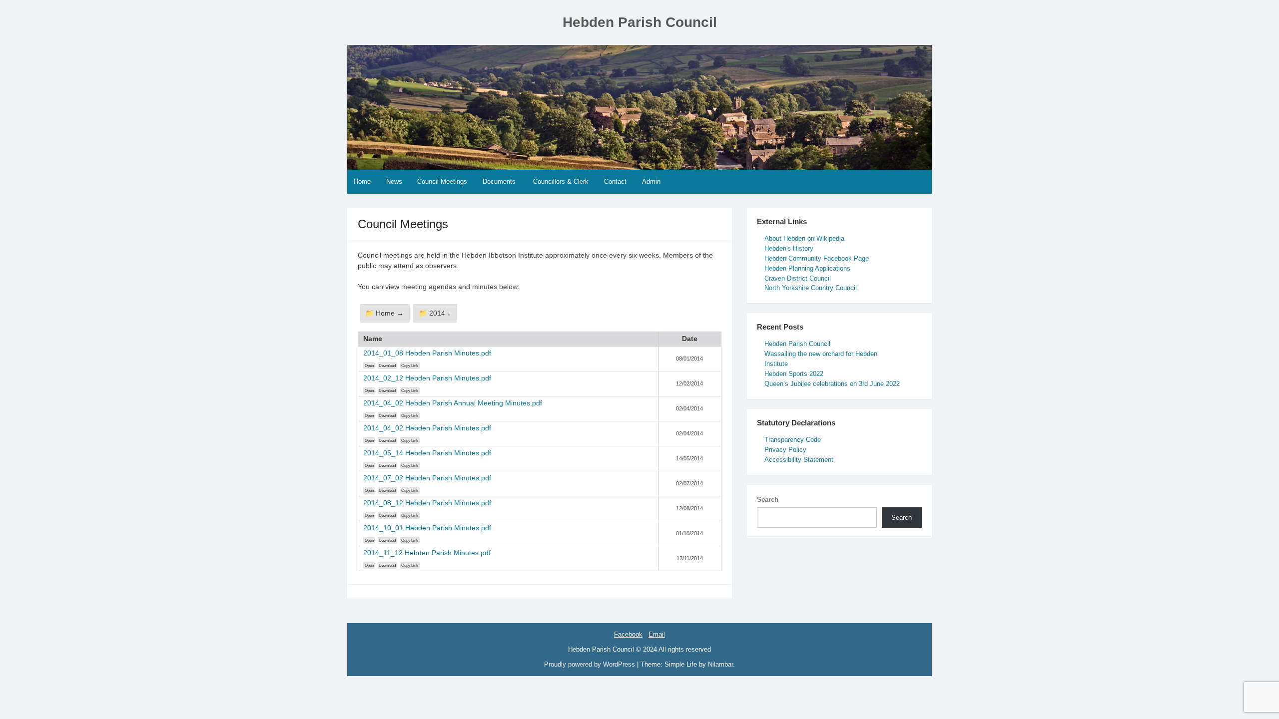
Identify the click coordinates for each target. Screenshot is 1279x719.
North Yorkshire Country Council (810, 288)
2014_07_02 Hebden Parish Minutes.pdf (427, 478)
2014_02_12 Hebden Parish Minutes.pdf (427, 378)
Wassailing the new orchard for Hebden (820, 354)
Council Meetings (442, 181)
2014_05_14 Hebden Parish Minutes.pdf (427, 453)
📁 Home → (384, 313)
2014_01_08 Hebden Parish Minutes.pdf (427, 353)
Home (362, 181)
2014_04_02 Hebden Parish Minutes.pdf (427, 428)
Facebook (628, 634)
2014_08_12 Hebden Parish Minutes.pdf (427, 503)
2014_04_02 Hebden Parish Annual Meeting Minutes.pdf (452, 403)
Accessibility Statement (798, 459)
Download (387, 365)
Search (767, 499)
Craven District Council (797, 278)
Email (656, 634)
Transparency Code (792, 439)
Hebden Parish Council (640, 22)
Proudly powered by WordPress (590, 664)
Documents (499, 181)
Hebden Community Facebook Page (816, 258)
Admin (651, 181)
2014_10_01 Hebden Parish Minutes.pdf (427, 528)
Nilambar (720, 664)
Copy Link (409, 365)
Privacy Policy (785, 449)
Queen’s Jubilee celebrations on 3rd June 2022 (832, 383)
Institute (776, 363)
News (394, 181)
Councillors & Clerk (561, 181)
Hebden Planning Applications (807, 268)
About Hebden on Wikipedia (804, 238)
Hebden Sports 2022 (793, 373)
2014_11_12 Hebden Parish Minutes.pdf (427, 553)
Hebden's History (788, 248)
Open (369, 365)
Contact (615, 181)
